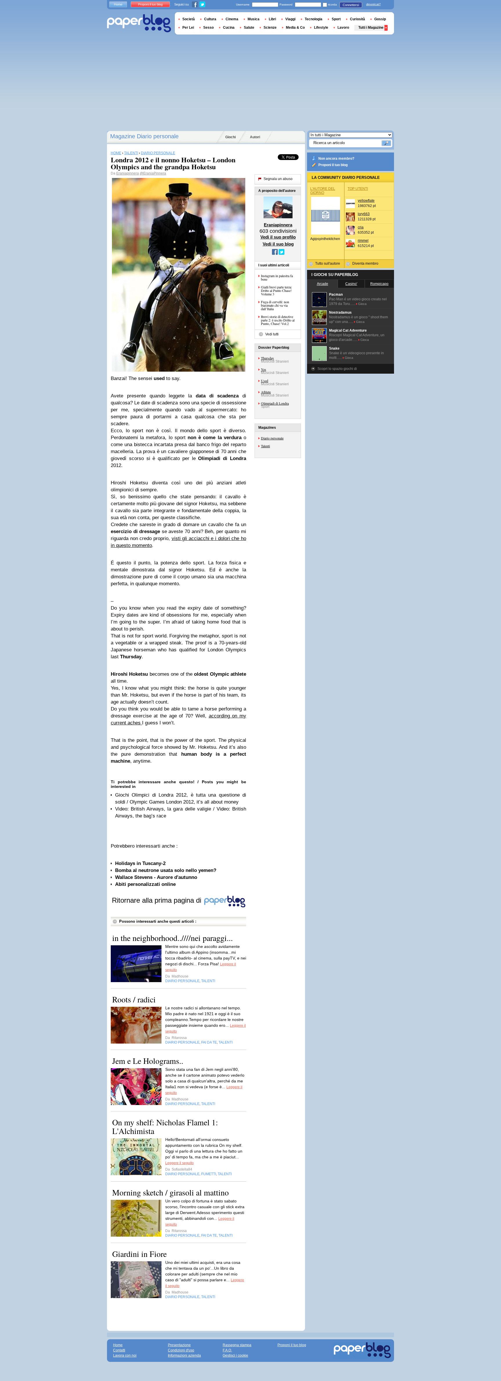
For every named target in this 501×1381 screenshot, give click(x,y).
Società (188, 19)
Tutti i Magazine (371, 28)
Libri (272, 19)
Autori (255, 137)
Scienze (270, 28)
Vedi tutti (272, 334)
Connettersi (351, 5)
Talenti (265, 446)
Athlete (266, 392)
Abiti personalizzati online (145, 884)
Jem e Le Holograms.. (147, 1060)
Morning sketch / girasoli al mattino (170, 1192)
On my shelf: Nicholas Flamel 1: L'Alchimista (165, 1126)
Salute (249, 28)
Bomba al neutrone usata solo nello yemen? (165, 870)
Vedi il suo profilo (278, 237)
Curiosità (357, 19)
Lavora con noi (125, 1355)
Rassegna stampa (237, 1345)
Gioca (362, 304)
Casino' (351, 284)
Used (264, 380)
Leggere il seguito (179, 1163)
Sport (336, 19)
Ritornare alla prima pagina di (157, 900)
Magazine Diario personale (144, 136)
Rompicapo (379, 284)
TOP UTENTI (358, 189)
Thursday (267, 358)
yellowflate (366, 201)
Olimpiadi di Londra (275, 403)
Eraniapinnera (127, 173)
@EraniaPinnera (153, 173)
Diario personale (272, 438)
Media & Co (295, 28)
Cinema (232, 19)
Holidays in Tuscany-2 (140, 863)
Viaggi (290, 19)
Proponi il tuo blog (333, 165)
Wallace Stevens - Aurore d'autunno (156, 877)
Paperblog (139, 23)
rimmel (363, 241)
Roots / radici (134, 999)
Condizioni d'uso (181, 1350)
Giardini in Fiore (139, 1253)
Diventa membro (365, 263)
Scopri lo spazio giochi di (337, 369)
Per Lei (188, 28)
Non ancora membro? (336, 159)
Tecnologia (313, 19)
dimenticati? (373, 4)
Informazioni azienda (184, 1355)
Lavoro (343, 28)
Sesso (208, 28)
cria (361, 227)
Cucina (229, 28)
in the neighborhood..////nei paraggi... (172, 937)
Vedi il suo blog (278, 243)
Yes (263, 369)
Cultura (210, 19)
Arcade (322, 284)
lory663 (364, 214)
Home (118, 4)
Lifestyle (321, 28)
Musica (253, 19)
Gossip (380, 19)
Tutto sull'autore (327, 263)
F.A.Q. (227, 1350)
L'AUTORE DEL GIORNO (322, 191)
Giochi (230, 137)
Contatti (119, 1350)
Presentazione (179, 1345)
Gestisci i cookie (235, 1355)
